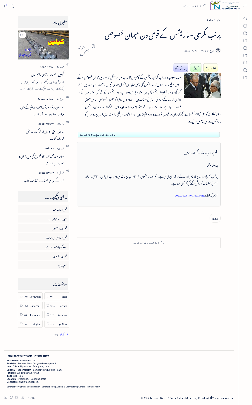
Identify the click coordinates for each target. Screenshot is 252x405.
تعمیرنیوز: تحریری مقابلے (56, 237)
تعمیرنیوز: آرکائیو (60, 255)
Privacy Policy (93, 387)
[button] (22, 35)
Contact (81, 387)
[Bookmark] (6, 6)
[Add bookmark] (93, 46)
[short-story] (46, 66)
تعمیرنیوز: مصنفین (59, 228)
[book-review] (45, 98)
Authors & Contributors (66, 387)
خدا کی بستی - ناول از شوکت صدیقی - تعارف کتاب (44, 134)
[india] (215, 218)
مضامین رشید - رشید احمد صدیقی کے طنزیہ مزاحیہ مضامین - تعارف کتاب (42, 110)
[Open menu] (245, 6)
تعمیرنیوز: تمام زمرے (58, 218)
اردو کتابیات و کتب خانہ (56, 246)
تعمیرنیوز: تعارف (60, 209)
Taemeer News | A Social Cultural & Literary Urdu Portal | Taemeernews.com (192, 397)
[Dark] (12, 6)
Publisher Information (30, 387)
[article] (48, 147)
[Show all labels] (61, 333)
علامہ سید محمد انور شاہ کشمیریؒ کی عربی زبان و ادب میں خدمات (41, 159)
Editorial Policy (13, 387)
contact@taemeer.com (190, 194)
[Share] (83, 50)
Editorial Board (48, 387)
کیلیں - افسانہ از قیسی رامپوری (47, 74)
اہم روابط (62, 265)
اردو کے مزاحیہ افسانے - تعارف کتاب (43, 180)
